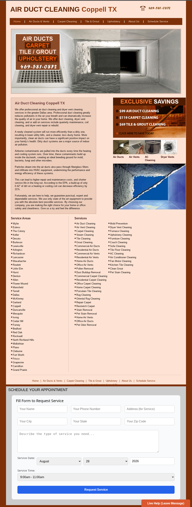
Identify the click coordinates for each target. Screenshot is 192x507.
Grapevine (18, 362)
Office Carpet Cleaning (88, 283)
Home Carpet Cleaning (88, 287)
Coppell (17, 306)
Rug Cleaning (83, 294)
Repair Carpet (83, 302)
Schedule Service (158, 21)
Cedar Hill (18, 321)
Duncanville (19, 309)
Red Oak (17, 332)
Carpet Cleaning (67, 21)
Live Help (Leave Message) (165, 503)
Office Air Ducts (85, 321)
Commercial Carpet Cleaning (91, 276)
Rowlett (17, 264)
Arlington (17, 249)
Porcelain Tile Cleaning (88, 291)
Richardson (19, 253)
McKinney (18, 298)
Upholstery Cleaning (121, 234)
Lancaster (18, 257)
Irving (16, 317)
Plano (16, 347)
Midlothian (18, 343)
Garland (17, 302)
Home (17, 21)
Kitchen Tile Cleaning (121, 264)
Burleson (17, 242)
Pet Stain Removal (86, 313)
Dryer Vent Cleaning (121, 227)
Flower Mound (20, 283)
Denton (16, 276)
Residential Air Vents (87, 257)
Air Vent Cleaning (85, 227)
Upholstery (113, 21)
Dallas (16, 294)
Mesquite (18, 313)
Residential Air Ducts (87, 249)
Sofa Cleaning (117, 246)
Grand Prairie (20, 370)
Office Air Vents (84, 264)
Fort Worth (18, 355)
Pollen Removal (84, 268)
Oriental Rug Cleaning (88, 298)
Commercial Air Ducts (88, 246)
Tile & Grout (92, 21)
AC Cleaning (117, 253)
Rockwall (17, 336)
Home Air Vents (84, 317)
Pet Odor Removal (86, 324)
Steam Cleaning (85, 234)
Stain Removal (84, 309)
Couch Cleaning (118, 242)
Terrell (16, 291)
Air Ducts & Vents (39, 21)
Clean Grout (116, 268)
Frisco (16, 358)
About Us (133, 21)
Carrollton (18, 366)
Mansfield (18, 287)
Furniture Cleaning (120, 238)
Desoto (16, 238)
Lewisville (18, 246)
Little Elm (18, 268)
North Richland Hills (23, 340)
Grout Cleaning (84, 242)
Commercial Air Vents (88, 253)
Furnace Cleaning (119, 231)
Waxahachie (19, 261)
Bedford (17, 328)
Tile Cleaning (83, 238)
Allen (15, 279)
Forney (16, 324)
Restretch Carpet (85, 306)
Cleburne (17, 351)
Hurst (16, 272)
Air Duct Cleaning (85, 223)
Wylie (16, 223)
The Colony (19, 231)
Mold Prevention (119, 223)
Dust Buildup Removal (88, 272)
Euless (16, 227)
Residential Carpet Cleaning (91, 279)
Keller (16, 234)
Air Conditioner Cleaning (123, 257)
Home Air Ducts (84, 261)
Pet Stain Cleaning (120, 272)
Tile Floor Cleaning (120, 249)
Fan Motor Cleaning (120, 261)
